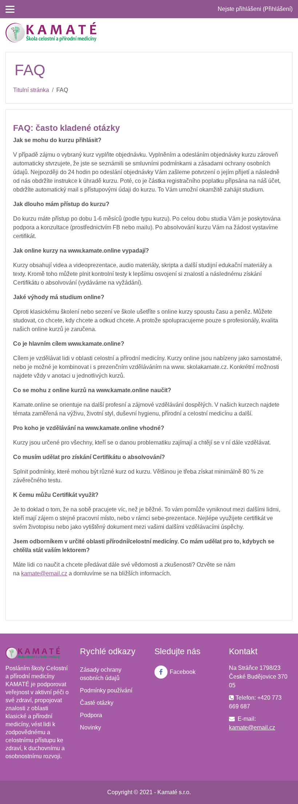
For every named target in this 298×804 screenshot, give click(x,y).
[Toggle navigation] (288, 32)
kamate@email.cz (252, 727)
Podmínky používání (106, 690)
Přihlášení (278, 9)
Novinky (90, 727)
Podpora (91, 715)
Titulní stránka (31, 90)
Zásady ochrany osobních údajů (100, 674)
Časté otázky (96, 703)
